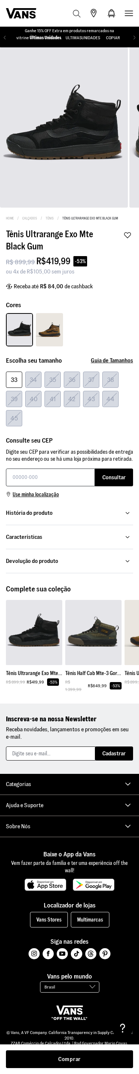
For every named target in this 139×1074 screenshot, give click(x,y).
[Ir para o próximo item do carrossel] (134, 38)
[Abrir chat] (122, 1028)
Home (10, 218)
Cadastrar (114, 753)
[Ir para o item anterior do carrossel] (5, 38)
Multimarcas (90, 919)
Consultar (114, 477)
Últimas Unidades (45, 37)
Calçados (29, 218)
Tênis (50, 218)
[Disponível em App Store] (45, 885)
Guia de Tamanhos (112, 360)
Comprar (69, 1059)
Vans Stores (49, 919)
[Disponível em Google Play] (94, 885)
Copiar (113, 37)
